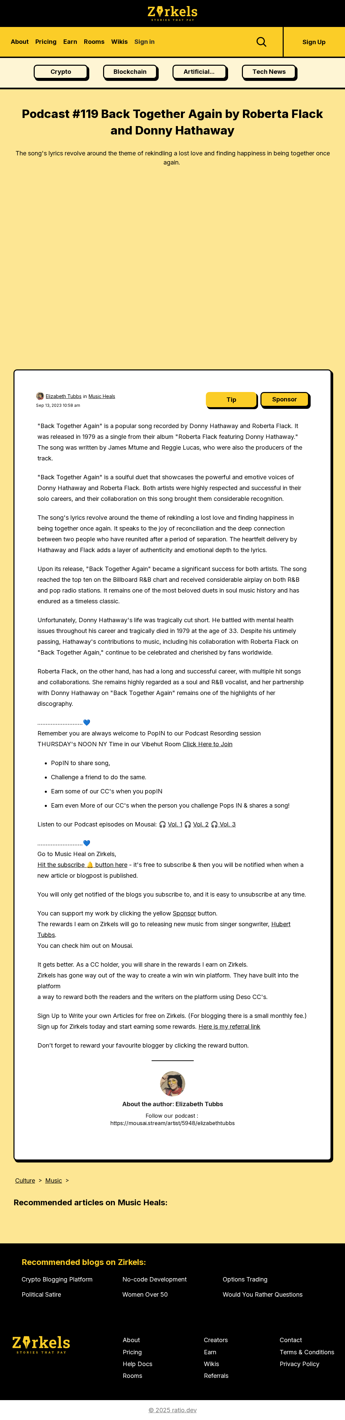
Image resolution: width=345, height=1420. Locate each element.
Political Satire (41, 1294)
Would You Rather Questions (263, 1294)
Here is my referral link (229, 1026)
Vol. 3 (227, 824)
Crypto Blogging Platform (57, 1279)
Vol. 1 (175, 824)
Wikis (211, 1363)
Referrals (216, 1375)
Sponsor (284, 399)
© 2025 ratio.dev (173, 1410)
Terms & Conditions (307, 1352)
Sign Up (314, 42)
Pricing (132, 1352)
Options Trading (245, 1279)
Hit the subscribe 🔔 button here (82, 864)
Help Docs (137, 1363)
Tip (231, 399)
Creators (216, 1339)
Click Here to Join (207, 744)
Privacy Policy (299, 1363)
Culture (25, 1180)
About (131, 1339)
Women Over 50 (145, 1294)
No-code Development (154, 1279)
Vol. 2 (201, 824)
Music (53, 1180)
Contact (291, 1339)
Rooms (132, 1375)
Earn (210, 1352)
